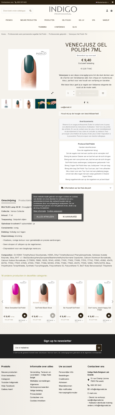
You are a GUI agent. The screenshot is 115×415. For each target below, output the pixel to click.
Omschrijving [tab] (8, 200)
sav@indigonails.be (96, 400)
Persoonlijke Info (66, 372)
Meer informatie (39, 211)
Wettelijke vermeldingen (40, 381)
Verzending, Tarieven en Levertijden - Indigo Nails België (40, 375)
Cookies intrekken (37, 401)
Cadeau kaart (7, 389)
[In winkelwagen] (24, 315)
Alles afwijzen (45, 216)
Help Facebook (7, 386)
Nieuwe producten (9, 372)
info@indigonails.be (99, 389)
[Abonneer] (99, 348)
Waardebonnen (65, 386)
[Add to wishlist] (103, 93)
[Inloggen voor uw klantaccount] (107, 10)
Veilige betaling (36, 390)
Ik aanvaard (70, 216)
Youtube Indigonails (9, 382)
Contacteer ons (7, 2)
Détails (23, 320)
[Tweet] (87, 102)
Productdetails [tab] (26, 200)
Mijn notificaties (65, 389)
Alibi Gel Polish (71, 308)
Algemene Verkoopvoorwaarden (39, 385)
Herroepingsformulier (68, 392)
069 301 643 (96, 385)
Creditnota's (64, 379)
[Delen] (84, 102)
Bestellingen (64, 375)
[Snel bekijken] (26, 288)
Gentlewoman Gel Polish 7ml (15, 308)
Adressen (63, 382)
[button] (49, 20)
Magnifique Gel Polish (100, 308)
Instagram (5, 379)
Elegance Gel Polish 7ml (43, 308)
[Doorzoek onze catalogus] (30, 11)
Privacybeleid (35, 394)
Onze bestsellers (8, 375)
